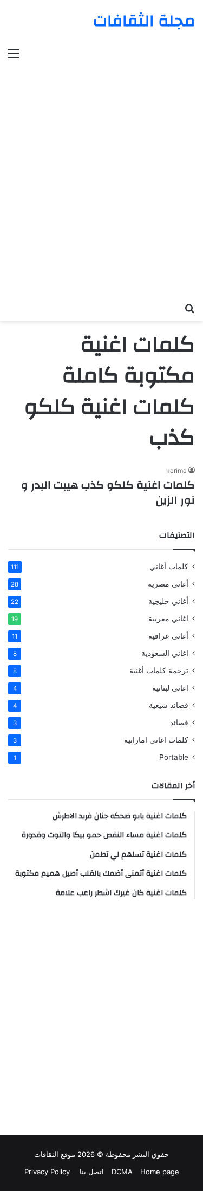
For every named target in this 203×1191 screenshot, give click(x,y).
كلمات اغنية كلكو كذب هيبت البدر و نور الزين (108, 492)
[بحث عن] (189, 308)
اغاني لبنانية (170, 688)
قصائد (179, 722)
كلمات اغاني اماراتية (156, 740)
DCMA (122, 1171)
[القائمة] (13, 53)
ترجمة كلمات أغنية (158, 670)
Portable (173, 757)
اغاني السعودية (164, 653)
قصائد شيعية (168, 705)
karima (176, 470)
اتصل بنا (90, 1171)
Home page (159, 1171)
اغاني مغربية (168, 618)
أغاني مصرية (168, 584)
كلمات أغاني (168, 566)
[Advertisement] (101, 173)
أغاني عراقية (168, 636)
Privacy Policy (47, 1171)
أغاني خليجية (168, 601)
